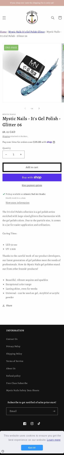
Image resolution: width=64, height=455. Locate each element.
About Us (11, 368)
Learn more (53, 440)
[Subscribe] (54, 411)
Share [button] (9, 305)
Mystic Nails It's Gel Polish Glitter (26, 31)
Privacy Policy (13, 346)
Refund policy (13, 375)
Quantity (6, 148)
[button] (4, 17)
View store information (18, 202)
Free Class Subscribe (17, 383)
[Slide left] (25, 108)
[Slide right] (39, 108)
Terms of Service (14, 361)
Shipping (6, 136)
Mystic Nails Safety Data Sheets (22, 390)
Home (3, 31)
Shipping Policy (14, 353)
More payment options (32, 185)
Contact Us (11, 339)
